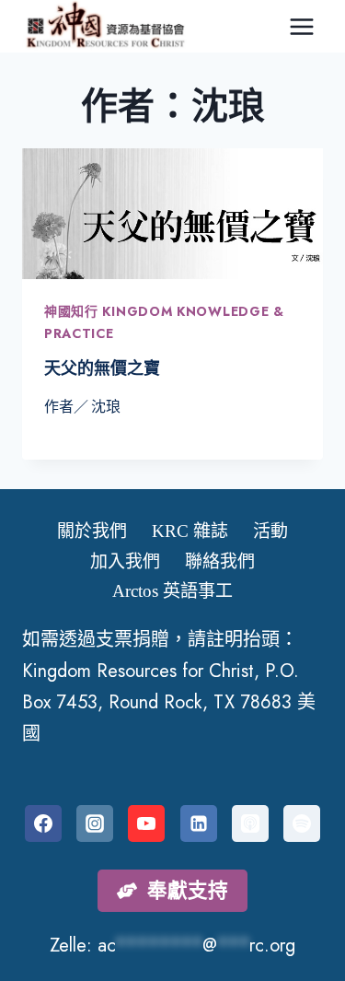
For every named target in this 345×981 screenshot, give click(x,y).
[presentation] (172, 213)
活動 (270, 531)
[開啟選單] (301, 26)
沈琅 (106, 406)
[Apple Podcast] (250, 823)
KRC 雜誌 (190, 531)
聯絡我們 (220, 561)
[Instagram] (94, 823)
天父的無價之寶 (102, 368)
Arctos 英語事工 (172, 591)
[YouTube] (146, 823)
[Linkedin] (198, 823)
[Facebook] (43, 823)
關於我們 (92, 531)
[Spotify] (301, 823)
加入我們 (125, 561)
